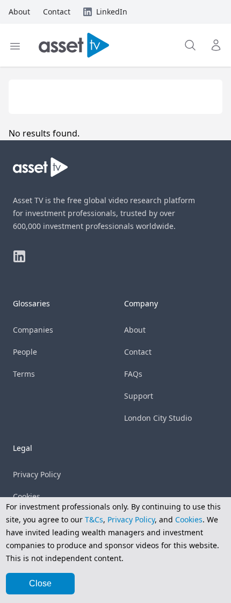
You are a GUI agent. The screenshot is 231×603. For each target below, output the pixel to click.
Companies (33, 330)
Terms (24, 374)
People (25, 352)
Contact (137, 352)
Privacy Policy (37, 474)
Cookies (26, 496)
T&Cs (94, 519)
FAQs (133, 374)
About (135, 330)
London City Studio (158, 418)
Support (138, 396)
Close (40, 583)
